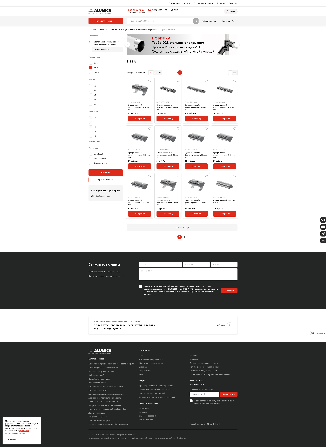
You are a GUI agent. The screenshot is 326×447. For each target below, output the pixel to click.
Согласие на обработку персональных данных (210, 374)
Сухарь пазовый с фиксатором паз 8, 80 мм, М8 (167, 107)
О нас (141, 355)
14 (95, 127)
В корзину (140, 118)
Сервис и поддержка (203, 3)
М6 (95, 99)
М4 (95, 90)
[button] (127, 44)
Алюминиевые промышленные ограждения (107, 394)
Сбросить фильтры (105, 179)
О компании (174, 3)
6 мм (96, 63)
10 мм (96, 72)
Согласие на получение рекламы (204, 370)
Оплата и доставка (147, 416)
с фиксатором (100, 158)
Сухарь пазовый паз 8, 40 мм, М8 (223, 201)
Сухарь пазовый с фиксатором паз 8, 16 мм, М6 (196, 202)
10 (95, 117)
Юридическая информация (151, 363)
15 (95, 131)
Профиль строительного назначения (105, 405)
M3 (95, 86)
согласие (157, 286)
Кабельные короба (97, 375)
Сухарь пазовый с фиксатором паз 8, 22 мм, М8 (139, 154)
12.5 (95, 122)
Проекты (221, 3)
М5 (95, 95)
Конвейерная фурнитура (99, 379)
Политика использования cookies (204, 367)
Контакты (232, 3)
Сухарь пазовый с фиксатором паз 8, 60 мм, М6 (196, 107)
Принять (12, 439)
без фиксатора (100, 163)
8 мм (96, 67)
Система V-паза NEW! (98, 390)
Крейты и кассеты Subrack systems (104, 401)
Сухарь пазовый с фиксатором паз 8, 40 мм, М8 (224, 107)
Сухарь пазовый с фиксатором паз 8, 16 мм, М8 (167, 202)
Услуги (187, 3)
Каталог (103, 29)
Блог (141, 374)
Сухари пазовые (101, 49)
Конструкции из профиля (99, 420)
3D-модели (144, 408)
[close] (324, 333)
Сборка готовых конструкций (152, 393)
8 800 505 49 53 (136, 9)
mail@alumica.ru (197, 384)
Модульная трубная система (101, 371)
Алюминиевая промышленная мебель (105, 398)
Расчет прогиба (146, 419)
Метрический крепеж (98, 416)
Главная (92, 29)
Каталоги (143, 412)
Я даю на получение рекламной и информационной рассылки (214, 402)
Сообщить (220, 325)
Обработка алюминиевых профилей (155, 389)
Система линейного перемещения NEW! (106, 386)
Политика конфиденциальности (204, 363)
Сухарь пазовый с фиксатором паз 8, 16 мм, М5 (139, 107)
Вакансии (143, 367)
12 (151, 72)
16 (95, 136)
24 (155, 72)
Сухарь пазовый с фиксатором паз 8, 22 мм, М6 (167, 154)
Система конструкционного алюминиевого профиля (134, 29)
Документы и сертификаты (151, 359)
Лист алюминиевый (97, 413)
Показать (105, 172)
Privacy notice (319, 333)
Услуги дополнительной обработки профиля (108, 424)
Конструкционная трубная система (104, 367)
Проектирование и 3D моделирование (156, 385)
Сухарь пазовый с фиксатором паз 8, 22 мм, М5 (196, 154)
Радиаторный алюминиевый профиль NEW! (107, 409)
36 (160, 72)
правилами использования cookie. (17, 431)
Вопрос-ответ (145, 370)
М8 (95, 104)
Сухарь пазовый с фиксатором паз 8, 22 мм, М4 (224, 154)
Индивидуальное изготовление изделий (157, 397)
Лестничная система (97, 382)
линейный (98, 154)
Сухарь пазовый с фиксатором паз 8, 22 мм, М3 (139, 202)
